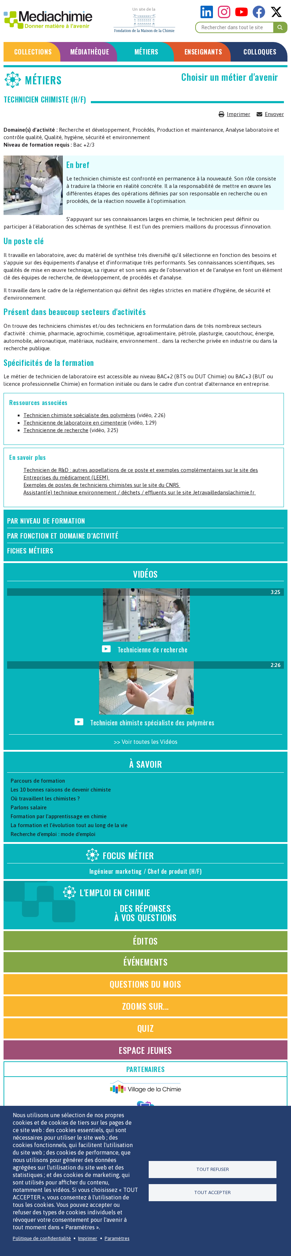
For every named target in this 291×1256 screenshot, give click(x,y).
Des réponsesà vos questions (128, 905)
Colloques (259, 51)
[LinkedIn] (208, 16)
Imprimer (238, 114)
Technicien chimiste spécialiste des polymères (79, 415)
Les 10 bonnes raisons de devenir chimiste (61, 790)
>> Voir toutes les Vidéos (145, 742)
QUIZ (145, 1027)
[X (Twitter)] (276, 16)
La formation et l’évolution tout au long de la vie (69, 825)
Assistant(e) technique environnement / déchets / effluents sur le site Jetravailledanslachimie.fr (139, 492)
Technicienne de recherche (55, 430)
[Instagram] (226, 16)
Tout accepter (212, 1192)
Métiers (146, 51)
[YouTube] (243, 16)
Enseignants (203, 51)
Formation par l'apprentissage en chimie (58, 816)
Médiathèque (89, 51)
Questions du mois (145, 983)
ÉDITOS (145, 940)
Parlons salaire (28, 807)
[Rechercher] (280, 27)
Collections (33, 51)
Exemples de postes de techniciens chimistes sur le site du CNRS (101, 485)
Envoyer (274, 114)
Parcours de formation (38, 781)
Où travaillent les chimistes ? (45, 798)
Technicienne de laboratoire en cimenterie (75, 423)
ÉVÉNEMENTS (145, 961)
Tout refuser (212, 1169)
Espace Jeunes (145, 1050)
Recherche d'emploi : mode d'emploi (53, 834)
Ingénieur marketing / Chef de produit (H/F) (145, 871)
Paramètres (117, 1238)
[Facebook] (261, 16)
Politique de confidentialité (42, 1238)
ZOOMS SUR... (145, 1005)
